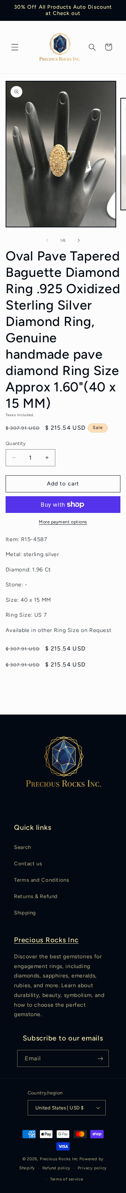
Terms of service (66, 1179)
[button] (15, 47)
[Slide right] (78, 240)
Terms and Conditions (41, 880)
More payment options (63, 521)
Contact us (28, 863)
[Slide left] (47, 240)
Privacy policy (92, 1167)
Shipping (25, 913)
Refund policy (56, 1167)
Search (22, 847)
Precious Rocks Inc (46, 940)
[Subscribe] (100, 1058)
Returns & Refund (36, 896)
